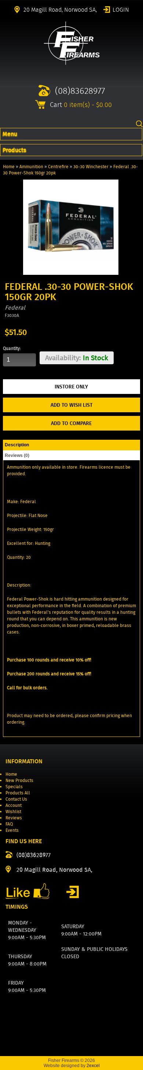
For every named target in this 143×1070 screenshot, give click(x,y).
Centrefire (58, 166)
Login (121, 9)
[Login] (72, 892)
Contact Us (16, 799)
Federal (15, 307)
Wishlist (13, 811)
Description (17, 444)
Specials (14, 786)
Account (14, 805)
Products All (18, 793)
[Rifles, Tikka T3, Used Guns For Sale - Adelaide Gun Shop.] (72, 63)
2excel (93, 1065)
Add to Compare (71, 423)
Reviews (14, 818)
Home (9, 166)
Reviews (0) (17, 455)
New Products (19, 780)
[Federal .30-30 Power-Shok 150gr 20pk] (70, 273)
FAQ (9, 824)
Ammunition (31, 166)
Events (12, 830)
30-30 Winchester (91, 166)
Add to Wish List (71, 405)
